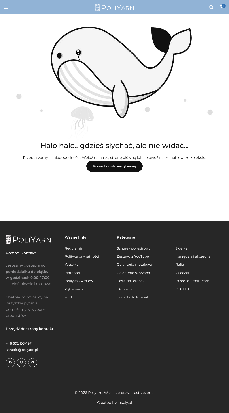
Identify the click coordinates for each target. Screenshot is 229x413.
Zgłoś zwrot (74, 289)
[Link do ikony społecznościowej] (10, 362)
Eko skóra (125, 289)
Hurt (68, 297)
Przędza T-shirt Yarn (192, 281)
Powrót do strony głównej (114, 166)
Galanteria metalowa (134, 265)
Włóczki (182, 273)
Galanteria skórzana (133, 273)
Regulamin (74, 248)
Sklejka (181, 248)
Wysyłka (71, 265)
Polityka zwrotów (79, 281)
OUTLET (182, 289)
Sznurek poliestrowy (133, 248)
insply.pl (125, 402)
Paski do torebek (131, 281)
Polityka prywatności (82, 256)
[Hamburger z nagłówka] (8, 7)
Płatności (72, 273)
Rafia (180, 265)
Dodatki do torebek (133, 297)
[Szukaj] (211, 7)
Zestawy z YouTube (133, 256)
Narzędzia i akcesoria (193, 256)
